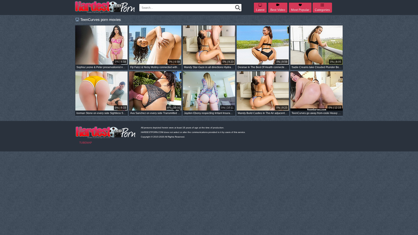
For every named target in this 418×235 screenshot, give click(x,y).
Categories (322, 10)
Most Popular (300, 10)
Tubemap (85, 142)
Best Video (277, 10)
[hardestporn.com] (105, 7)
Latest (260, 10)
